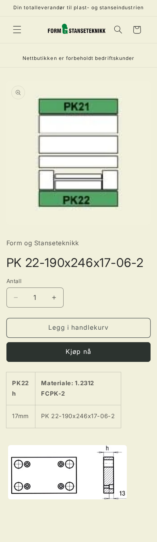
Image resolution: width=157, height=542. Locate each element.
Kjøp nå (78, 351)
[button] (17, 30)
